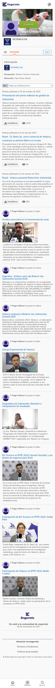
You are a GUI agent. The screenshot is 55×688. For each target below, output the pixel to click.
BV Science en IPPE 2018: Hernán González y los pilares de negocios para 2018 (27, 456)
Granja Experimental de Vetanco (18, 349)
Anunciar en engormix (27, 641)
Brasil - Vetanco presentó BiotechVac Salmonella (26, 178)
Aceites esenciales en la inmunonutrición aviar (25, 219)
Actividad (14, 52)
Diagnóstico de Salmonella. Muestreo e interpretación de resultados (22, 405)
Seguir (47, 52)
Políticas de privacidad (27, 652)
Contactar (28, 24)
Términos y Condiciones (27, 647)
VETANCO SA (19, 39)
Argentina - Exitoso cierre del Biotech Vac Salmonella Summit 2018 (23, 277)
